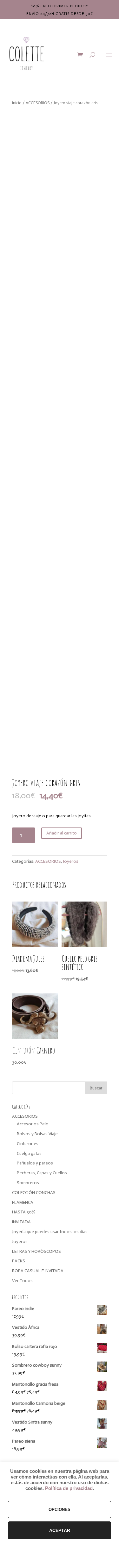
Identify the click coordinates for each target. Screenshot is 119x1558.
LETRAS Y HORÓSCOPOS (36, 1251)
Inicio (17, 102)
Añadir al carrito (61, 833)
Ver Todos (22, 1280)
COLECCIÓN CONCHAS (34, 1192)
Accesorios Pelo (33, 1124)
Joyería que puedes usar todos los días (50, 1231)
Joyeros (70, 861)
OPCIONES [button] (59, 1509)
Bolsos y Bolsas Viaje (37, 1133)
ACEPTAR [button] (59, 1530)
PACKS (18, 1261)
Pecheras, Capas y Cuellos (42, 1173)
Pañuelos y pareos (35, 1163)
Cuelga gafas (29, 1153)
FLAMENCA (22, 1202)
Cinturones (27, 1143)
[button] (97, 121)
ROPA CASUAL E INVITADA (37, 1270)
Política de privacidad (69, 1488)
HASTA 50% (23, 1212)
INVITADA (21, 1222)
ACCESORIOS (38, 102)
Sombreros (28, 1182)
